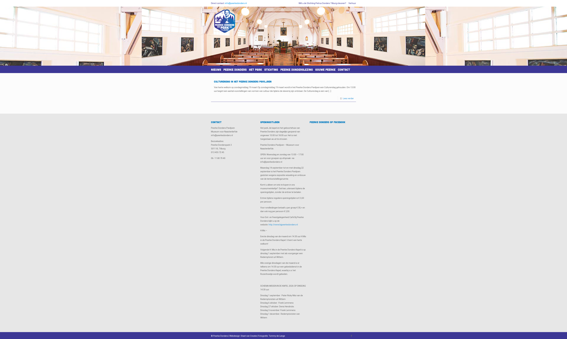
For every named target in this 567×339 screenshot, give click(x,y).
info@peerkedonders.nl (236, 3)
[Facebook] (351, 336)
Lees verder (348, 98)
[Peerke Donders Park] (224, 22)
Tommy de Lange (277, 336)
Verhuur (352, 3)
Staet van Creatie (249, 336)
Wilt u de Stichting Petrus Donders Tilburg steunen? (322, 3)
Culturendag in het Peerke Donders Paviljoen (243, 81)
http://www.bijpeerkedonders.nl (283, 224)
